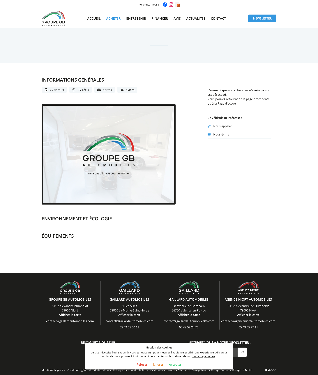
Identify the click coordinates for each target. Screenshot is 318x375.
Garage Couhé (220, 370)
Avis (177, 18)
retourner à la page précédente (248, 99)
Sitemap (183, 370)
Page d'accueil (227, 103)
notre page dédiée (203, 356)
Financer (160, 18)
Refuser (142, 364)
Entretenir (136, 18)
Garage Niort (200, 370)
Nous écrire (221, 134)
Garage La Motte (242, 370)
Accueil (94, 18)
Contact (218, 18)
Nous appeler (222, 126)
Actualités (195, 18)
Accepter (175, 364)
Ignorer (158, 364)
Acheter (113, 18)
